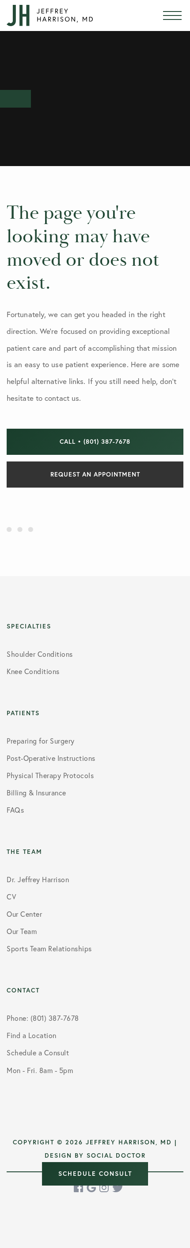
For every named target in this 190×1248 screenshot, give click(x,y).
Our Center (24, 914)
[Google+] (92, 1187)
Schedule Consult (95, 1174)
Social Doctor (116, 1155)
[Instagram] (104, 1187)
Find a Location (32, 1035)
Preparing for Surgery (41, 740)
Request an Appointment (95, 474)
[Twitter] (117, 1187)
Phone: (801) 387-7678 (43, 1018)
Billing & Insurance (36, 792)
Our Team (22, 931)
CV (11, 896)
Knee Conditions (33, 671)
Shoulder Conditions (40, 654)
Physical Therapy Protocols (50, 775)
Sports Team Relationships (49, 948)
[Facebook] (79, 1187)
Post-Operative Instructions (51, 758)
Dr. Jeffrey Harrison (38, 879)
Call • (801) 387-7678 (95, 442)
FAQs (15, 809)
